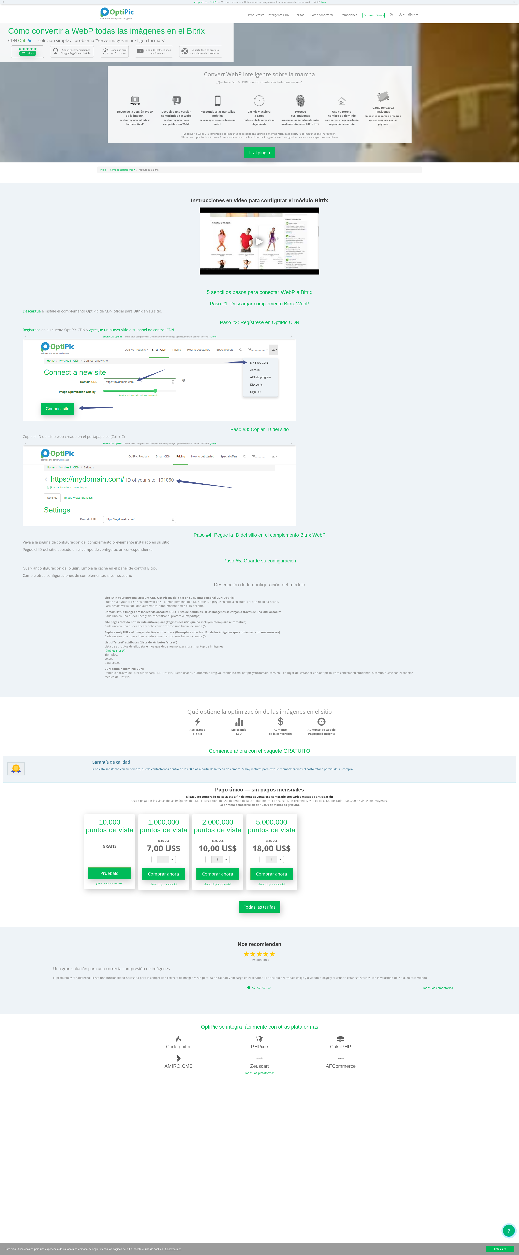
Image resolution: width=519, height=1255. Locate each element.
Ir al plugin (259, 153)
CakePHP (340, 1046)
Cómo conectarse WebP (122, 169)
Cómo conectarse (322, 15)
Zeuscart (259, 1066)
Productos (255, 15)
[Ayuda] (391, 15)
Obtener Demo (374, 15)
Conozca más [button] (173, 1249)
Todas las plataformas (259, 1073)
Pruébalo (109, 873)
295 (28, 53)
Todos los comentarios (437, 988)
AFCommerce (341, 1066)
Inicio (103, 169)
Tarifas (299, 15)
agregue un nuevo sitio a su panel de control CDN (131, 329)
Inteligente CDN (278, 15)
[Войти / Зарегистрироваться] (400, 15)
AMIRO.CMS (178, 1066)
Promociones (348, 15)
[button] (4, 2)
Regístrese (31, 329)
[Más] (323, 1)
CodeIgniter (178, 1046)
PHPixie (259, 1046)
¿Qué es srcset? (115, 650)
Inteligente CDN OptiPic (205, 1)
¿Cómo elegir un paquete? (109, 883)
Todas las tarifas (260, 907)
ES (414, 15)
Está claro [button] (500, 1249)
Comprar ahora (163, 874)
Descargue (32, 311)
